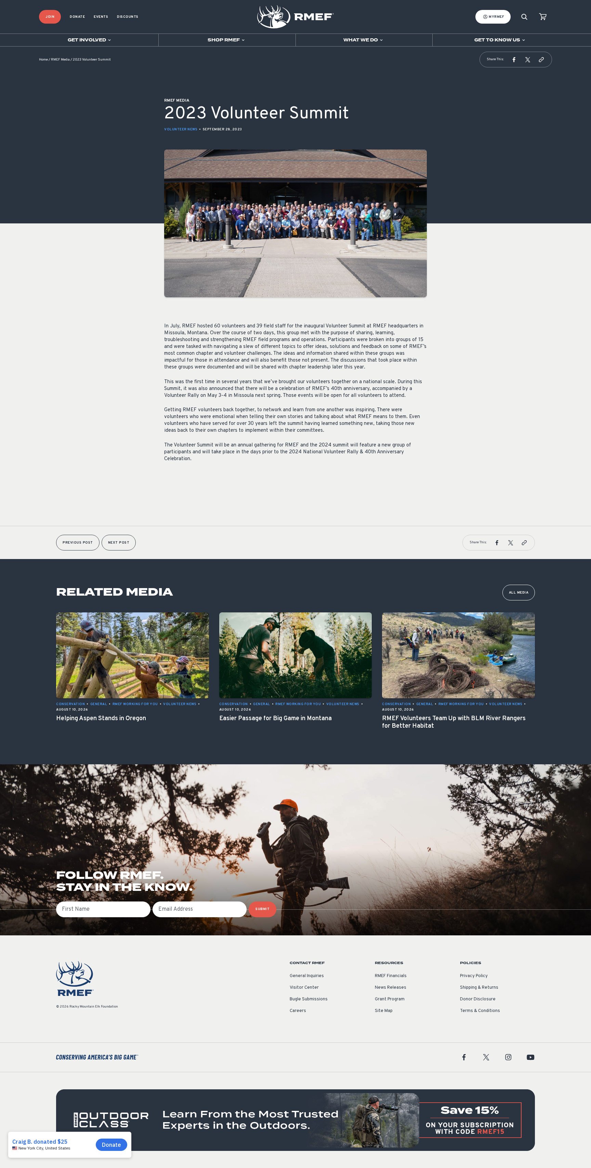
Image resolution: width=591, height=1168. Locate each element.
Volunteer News (180, 129)
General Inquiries (307, 976)
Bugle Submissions (309, 999)
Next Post (119, 543)
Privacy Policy (474, 976)
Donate (77, 17)
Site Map (384, 1011)
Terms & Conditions (480, 1011)
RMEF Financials (391, 976)
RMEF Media (60, 59)
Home (43, 59)
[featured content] (295, 1120)
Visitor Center (304, 987)
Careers (298, 1011)
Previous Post (78, 543)
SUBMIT (262, 909)
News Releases (390, 987)
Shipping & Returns (479, 987)
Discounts (128, 17)
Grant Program (390, 999)
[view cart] (543, 17)
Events (101, 17)
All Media (519, 593)
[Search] (524, 17)
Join (49, 17)
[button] (514, 59)
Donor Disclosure (478, 999)
